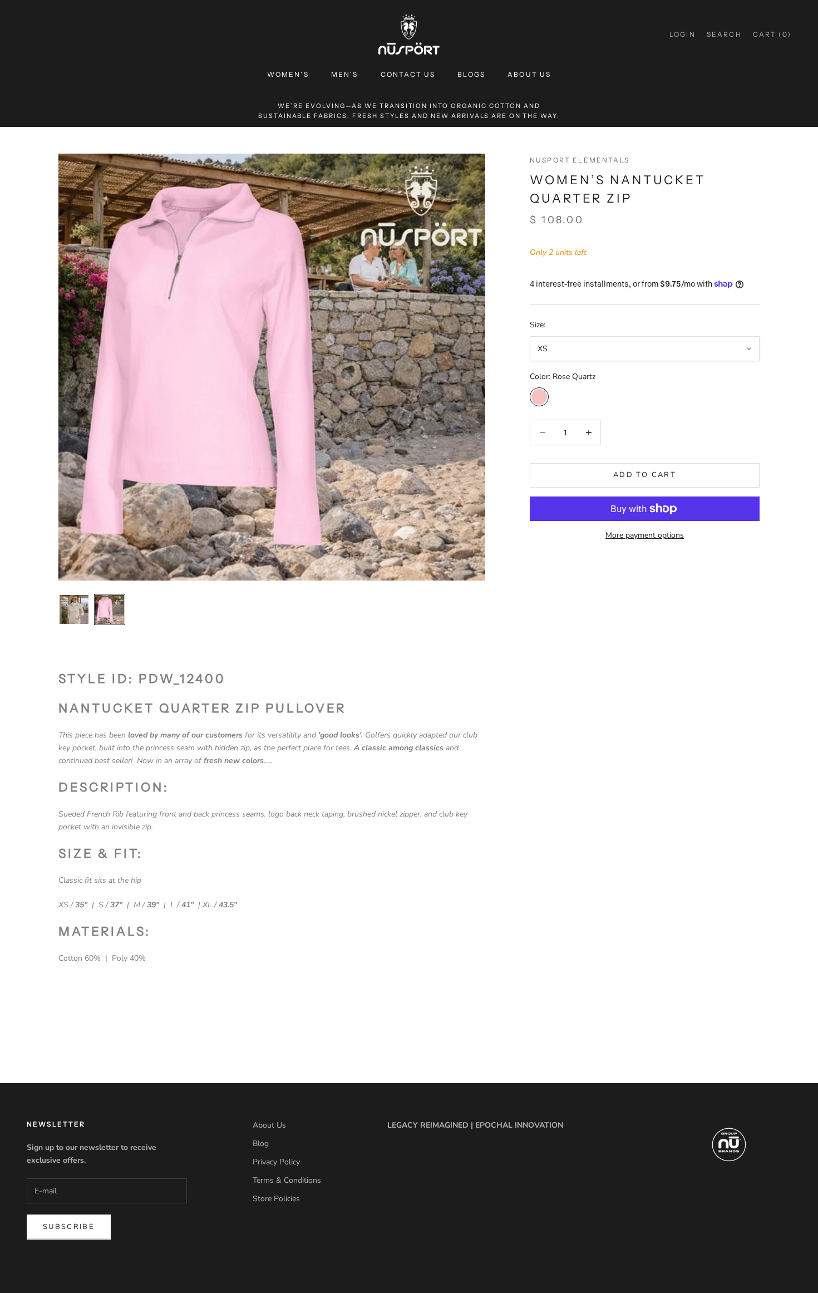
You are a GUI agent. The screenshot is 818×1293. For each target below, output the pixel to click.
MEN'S (344, 74)
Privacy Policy (276, 1162)
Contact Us (408, 74)
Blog (261, 1143)
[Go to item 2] (109, 609)
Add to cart (644, 475)
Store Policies (276, 1198)
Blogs (471, 74)
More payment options (644, 535)
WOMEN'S (288, 74)
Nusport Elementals (579, 160)
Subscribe (69, 1227)
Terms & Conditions (287, 1180)
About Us (529, 74)
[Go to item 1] (74, 609)
